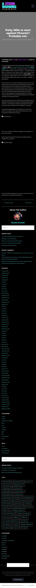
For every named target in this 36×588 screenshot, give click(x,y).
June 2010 (4, 362)
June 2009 (4, 388)
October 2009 (5, 379)
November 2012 (5, 297)
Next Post (28, 202)
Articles (3, 416)
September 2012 (5, 302)
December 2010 (5, 348)
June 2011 (4, 335)
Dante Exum (17, 497)
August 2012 (5, 304)
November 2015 (5, 273)
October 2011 (5, 326)
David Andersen (28, 497)
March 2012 (4, 315)
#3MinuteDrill (7, 481)
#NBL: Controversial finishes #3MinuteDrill (12, 241)
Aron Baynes (17, 488)
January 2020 (5, 271)
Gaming (4, 427)
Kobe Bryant (17, 506)
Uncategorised (5, 436)
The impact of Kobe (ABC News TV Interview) (12, 236)
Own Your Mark (26, 585)
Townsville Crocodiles (8, 527)
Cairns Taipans (7, 494)
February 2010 (5, 371)
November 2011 (5, 324)
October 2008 (5, 406)
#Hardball (18, 481)
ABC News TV (27, 481)
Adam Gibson (7, 485)
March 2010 (4, 368)
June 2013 (4, 284)
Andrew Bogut (7, 488)
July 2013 (4, 282)
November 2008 (6, 404)
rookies (16, 524)
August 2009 (5, 384)
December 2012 (5, 295)
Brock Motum (20, 491)
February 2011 (5, 344)
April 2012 (4, 313)
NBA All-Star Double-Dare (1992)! (9, 259)
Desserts (13, 500)
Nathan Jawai (7, 517)
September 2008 (6, 408)
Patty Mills (24, 521)
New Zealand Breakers (10, 521)
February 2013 (5, 293)
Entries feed (4, 448)
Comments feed (5, 450)
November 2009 (5, 377)
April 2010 (4, 366)
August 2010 (5, 357)
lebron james (28, 506)
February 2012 (5, 317)
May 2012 (4, 311)
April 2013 (4, 288)
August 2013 (5, 279)
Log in (3, 446)
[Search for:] (18, 227)
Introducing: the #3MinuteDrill (9, 245)
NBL (3, 434)
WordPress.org (5, 453)
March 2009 (5, 395)
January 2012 (5, 319)
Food (3, 425)
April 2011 (4, 339)
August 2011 (4, 331)
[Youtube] (22, 565)
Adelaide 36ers (18, 485)
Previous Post (8, 202)
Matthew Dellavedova (8, 513)
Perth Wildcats (7, 524)
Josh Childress (7, 506)
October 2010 (5, 353)
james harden (18, 503)
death (5, 500)
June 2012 (4, 308)
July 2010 (4, 359)
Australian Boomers (8, 491)
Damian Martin (7, 497)
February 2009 (5, 397)
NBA (14, 59)
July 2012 (4, 306)
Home (4, 39)
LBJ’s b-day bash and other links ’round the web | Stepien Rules (16, 257)
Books (3, 423)
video (25, 527)
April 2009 (4, 393)
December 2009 (6, 375)
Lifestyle (3, 429)
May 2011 (4, 337)
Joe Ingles (27, 503)
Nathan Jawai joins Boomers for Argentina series (13, 263)
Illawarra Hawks (7, 503)
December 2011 (5, 322)
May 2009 (4, 391)
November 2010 (5, 351)
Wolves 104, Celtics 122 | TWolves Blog (10, 253)
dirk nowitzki (22, 500)
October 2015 (5, 275)
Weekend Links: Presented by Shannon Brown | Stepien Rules (16, 261)
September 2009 (6, 382)
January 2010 (5, 373)
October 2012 (5, 299)
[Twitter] (18, 565)
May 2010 (4, 364)
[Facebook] (14, 565)
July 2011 (4, 333)
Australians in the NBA (7, 420)
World (3, 438)
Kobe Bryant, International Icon (9, 238)
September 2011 (5, 328)
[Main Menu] (32, 6)
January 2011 (5, 346)
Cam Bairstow (18, 494)
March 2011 (4, 342)
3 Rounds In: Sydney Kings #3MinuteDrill (11, 243)
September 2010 (6, 355)
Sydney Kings (26, 524)
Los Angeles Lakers (17, 510)
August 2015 (5, 277)
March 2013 (4, 291)
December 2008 (6, 402)
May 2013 (4, 286)
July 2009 (4, 386)
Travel (18, 527)
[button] (18, 579)
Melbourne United (23, 513)
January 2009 (5, 399)
